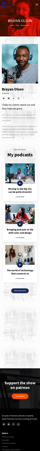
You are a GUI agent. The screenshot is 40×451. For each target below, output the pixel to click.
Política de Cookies (8, 437)
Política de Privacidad (8, 443)
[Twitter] (4, 424)
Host (17, 25)
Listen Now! (20, 197)
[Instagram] (18, 424)
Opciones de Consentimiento (11, 450)
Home (12, 25)
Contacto (5, 446)
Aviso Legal (5, 440)
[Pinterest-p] (13, 424)
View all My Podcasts (20, 290)
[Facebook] (9, 424)
